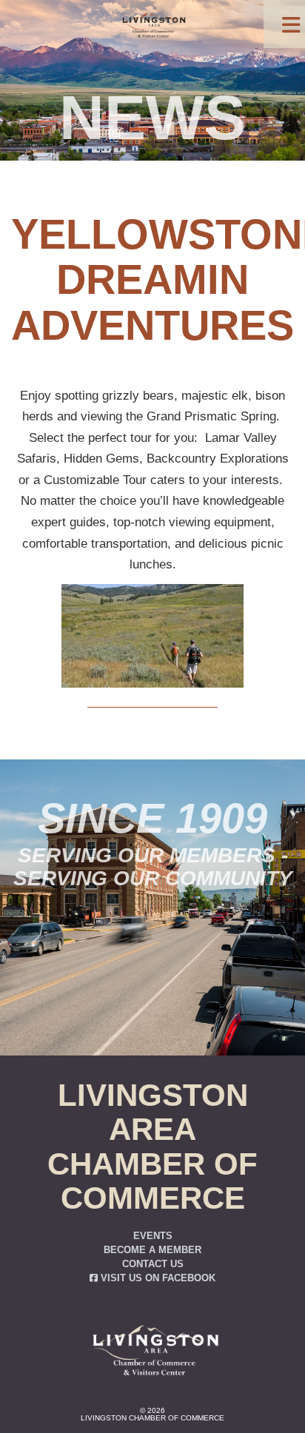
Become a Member (152, 1250)
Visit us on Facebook (156, 1278)
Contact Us (153, 1264)
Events (152, 1236)
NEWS (152, 117)
